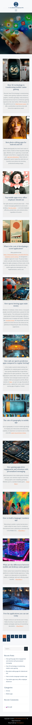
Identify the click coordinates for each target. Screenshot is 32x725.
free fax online (12, 208)
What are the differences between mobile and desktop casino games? (16, 566)
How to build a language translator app (16, 519)
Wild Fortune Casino (20, 104)
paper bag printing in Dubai (18, 433)
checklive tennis (10, 320)
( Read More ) (21, 530)
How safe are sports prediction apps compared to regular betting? (16, 362)
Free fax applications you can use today (16, 614)
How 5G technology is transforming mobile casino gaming (16, 87)
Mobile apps (9, 694)
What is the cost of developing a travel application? (16, 247)
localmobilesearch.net (20, 718)
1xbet (10, 382)
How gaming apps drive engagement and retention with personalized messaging (16, 469)
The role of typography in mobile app (16, 421)
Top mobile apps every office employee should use (16, 198)
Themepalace (20, 723)
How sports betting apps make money (16, 305)
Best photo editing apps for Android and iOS (16, 143)
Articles (8, 691)
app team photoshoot (13, 157)
